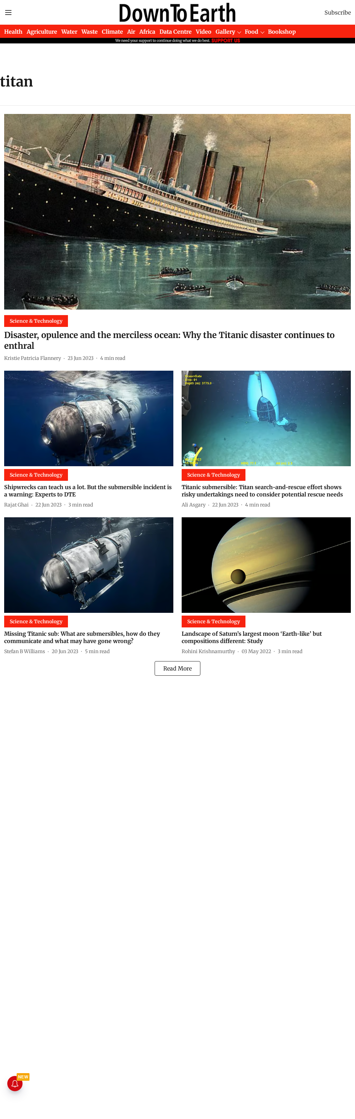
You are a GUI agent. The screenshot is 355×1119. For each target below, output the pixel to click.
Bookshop (282, 31)
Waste (89, 31)
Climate (112, 31)
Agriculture (42, 31)
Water (69, 31)
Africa (147, 31)
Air (131, 31)
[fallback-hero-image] (177, 212)
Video (203, 31)
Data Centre (175, 31)
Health (13, 31)
